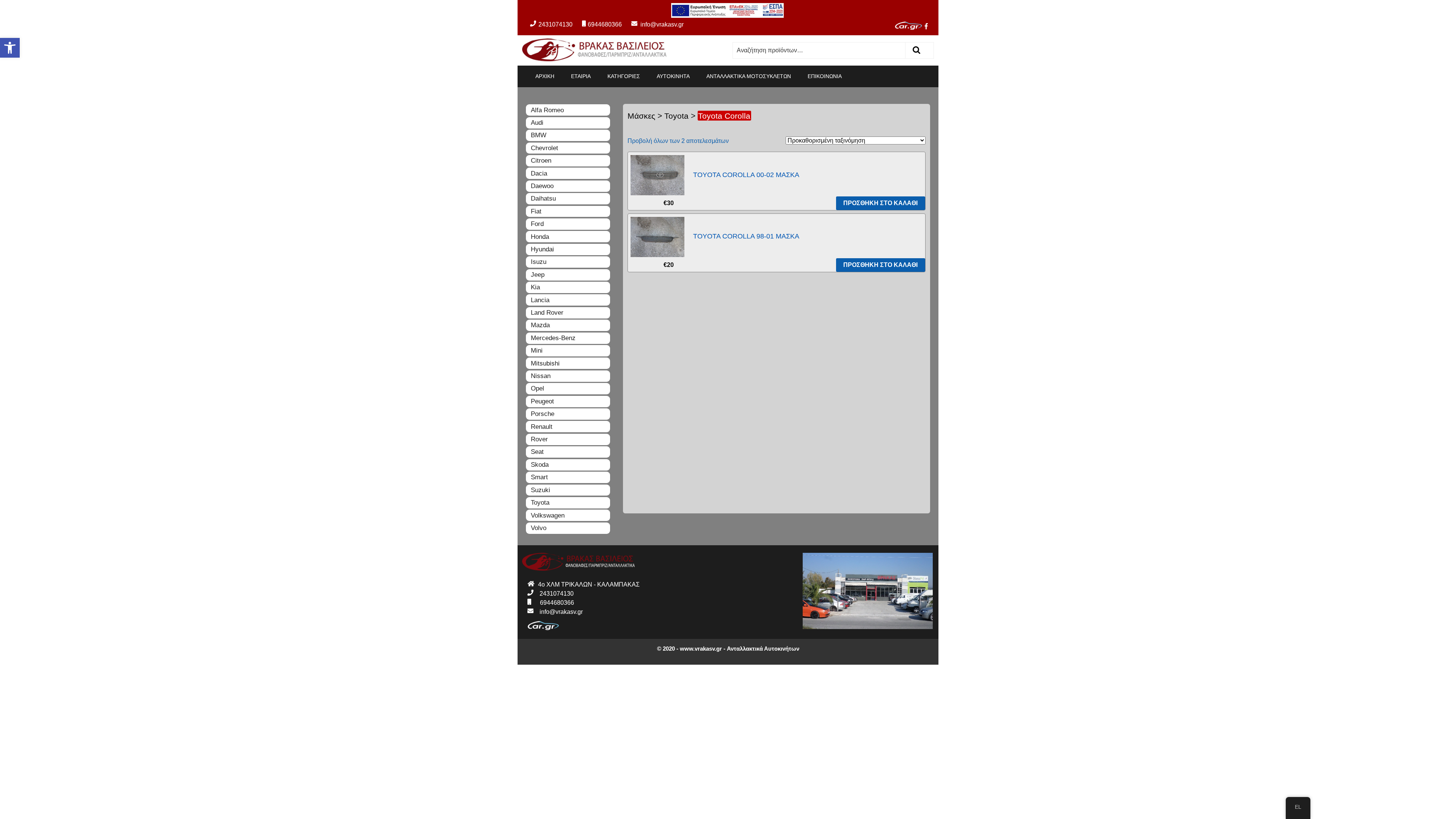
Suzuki (540, 490)
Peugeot (542, 401)
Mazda (540, 325)
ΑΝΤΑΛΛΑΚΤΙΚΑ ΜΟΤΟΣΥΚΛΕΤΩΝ (748, 76)
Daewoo (542, 186)
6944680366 (605, 24)
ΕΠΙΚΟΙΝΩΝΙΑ (825, 76)
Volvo (538, 528)
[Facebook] (929, 27)
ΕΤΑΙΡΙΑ (581, 76)
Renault (541, 426)
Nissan (541, 376)
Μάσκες (641, 115)
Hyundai (542, 249)
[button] (10, 48)
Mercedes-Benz (553, 338)
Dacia (539, 173)
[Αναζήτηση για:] (819, 50)
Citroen (541, 160)
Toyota (676, 115)
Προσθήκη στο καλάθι (880, 203)
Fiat (536, 211)
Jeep (537, 274)
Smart (539, 477)
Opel (537, 388)
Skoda (540, 464)
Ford (537, 224)
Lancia (540, 300)
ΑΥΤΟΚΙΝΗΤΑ (673, 76)
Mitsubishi (545, 363)
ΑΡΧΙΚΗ (544, 76)
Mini (537, 350)
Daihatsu (543, 198)
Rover (539, 439)
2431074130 (555, 24)
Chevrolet (544, 148)
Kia (535, 287)
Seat (537, 451)
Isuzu (538, 261)
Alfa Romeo (547, 110)
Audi (537, 122)
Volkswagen (548, 515)
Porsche (542, 413)
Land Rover (547, 312)
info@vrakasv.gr (653, 24)
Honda (540, 236)
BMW (538, 135)
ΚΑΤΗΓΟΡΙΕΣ (623, 76)
